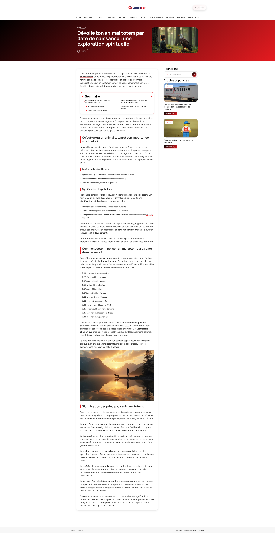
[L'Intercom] (137, 7)
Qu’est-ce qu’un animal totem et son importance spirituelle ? (97, 101)
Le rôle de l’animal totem (96, 106)
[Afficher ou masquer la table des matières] (126, 96)
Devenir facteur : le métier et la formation (178, 141)
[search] (196, 7)
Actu (169, 87)
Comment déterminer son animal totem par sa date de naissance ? (134, 101)
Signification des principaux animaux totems (134, 107)
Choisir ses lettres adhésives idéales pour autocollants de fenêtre (177, 106)
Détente (82, 51)
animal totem (86, 76)
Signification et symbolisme (97, 110)
